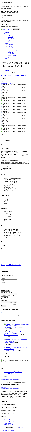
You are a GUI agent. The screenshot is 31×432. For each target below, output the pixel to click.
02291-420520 (8, 373)
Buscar (3, 306)
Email (5, 58)
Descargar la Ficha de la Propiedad (11, 265)
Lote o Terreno (12, 55)
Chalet (10, 37)
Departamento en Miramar (11, 335)
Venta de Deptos (8, 423)
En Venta (11, 83)
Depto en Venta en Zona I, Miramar (13, 75)
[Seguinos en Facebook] (5, 376)
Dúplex (10, 40)
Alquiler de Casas (9, 421)
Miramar (21, 427)
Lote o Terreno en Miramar (11, 327)
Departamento (12, 38)
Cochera (10, 49)
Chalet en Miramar (9, 350)
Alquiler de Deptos (9, 420)
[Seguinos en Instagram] (6, 376)
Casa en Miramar (8, 342)
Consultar (3, 387)
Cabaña (10, 44)
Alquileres (7, 34)
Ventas (6, 43)
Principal (6, 32)
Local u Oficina (12, 54)
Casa (10, 35)
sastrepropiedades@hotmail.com (13, 372)
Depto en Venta (5, 83)
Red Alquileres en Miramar (8, 430)
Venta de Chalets (8, 424)
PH (9, 41)
